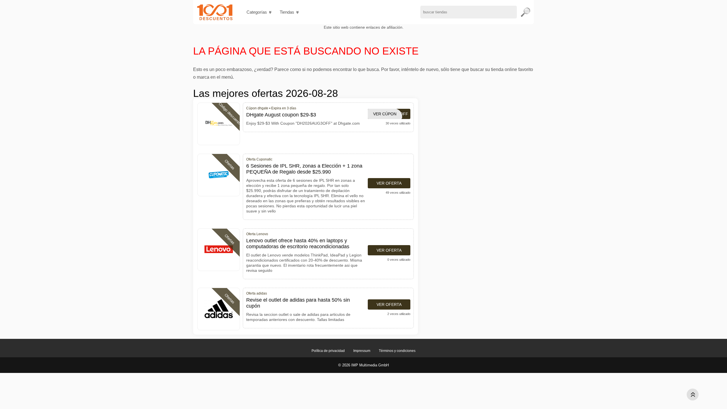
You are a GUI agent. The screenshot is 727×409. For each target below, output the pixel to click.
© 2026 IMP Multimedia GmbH (363, 365)
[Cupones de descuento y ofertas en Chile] (215, 12)
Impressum (361, 351)
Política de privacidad (328, 351)
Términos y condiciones (397, 351)
